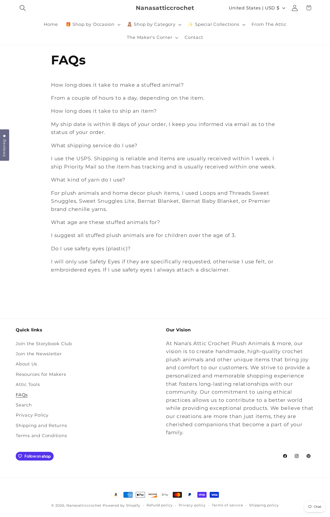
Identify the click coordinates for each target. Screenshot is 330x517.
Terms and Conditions (41, 435)
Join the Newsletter (39, 353)
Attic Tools (28, 384)
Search (24, 405)
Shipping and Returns (41, 425)
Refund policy (160, 505)
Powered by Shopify (121, 505)
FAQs (22, 395)
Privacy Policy (32, 415)
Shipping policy (264, 505)
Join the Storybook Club (44, 343)
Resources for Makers (41, 374)
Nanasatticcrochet (83, 505)
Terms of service (227, 505)
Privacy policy (192, 505)
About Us (26, 364)
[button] (22, 8)
